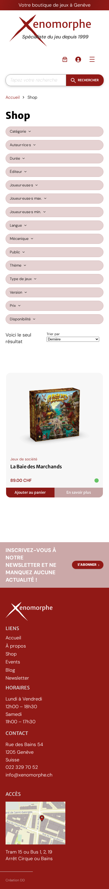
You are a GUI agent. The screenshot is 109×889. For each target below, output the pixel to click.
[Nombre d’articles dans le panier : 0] (64, 59)
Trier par (53, 334)
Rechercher (88, 80)
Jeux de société (23, 459)
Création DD (15, 880)
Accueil (13, 97)
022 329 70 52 (22, 767)
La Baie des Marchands (36, 467)
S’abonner (87, 565)
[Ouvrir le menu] (92, 59)
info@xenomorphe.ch (29, 775)
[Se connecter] (78, 59)
